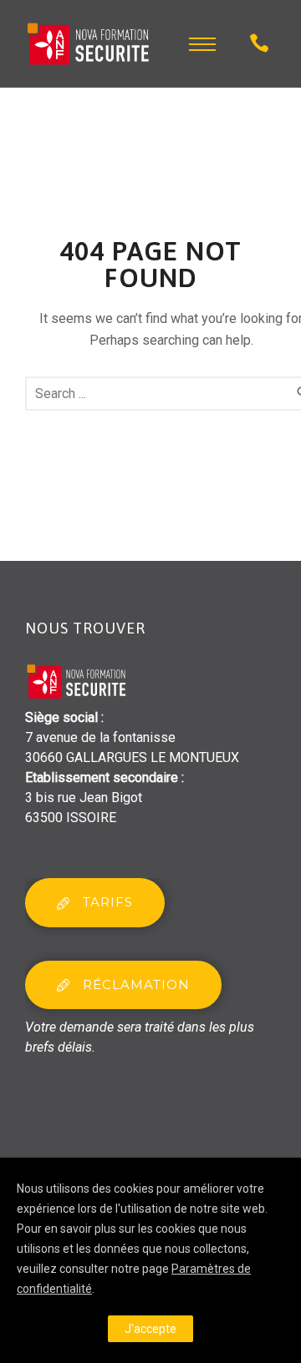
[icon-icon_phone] (259, 44)
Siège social (61, 717)
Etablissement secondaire (101, 777)
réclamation (136, 984)
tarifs (108, 902)
